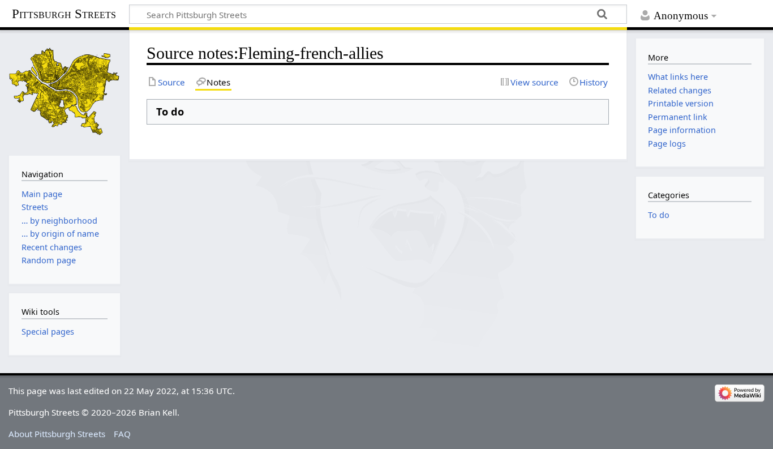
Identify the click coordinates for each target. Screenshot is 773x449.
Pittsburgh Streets (64, 14)
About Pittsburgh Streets (56, 433)
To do (658, 214)
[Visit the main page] (64, 91)
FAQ (122, 433)
